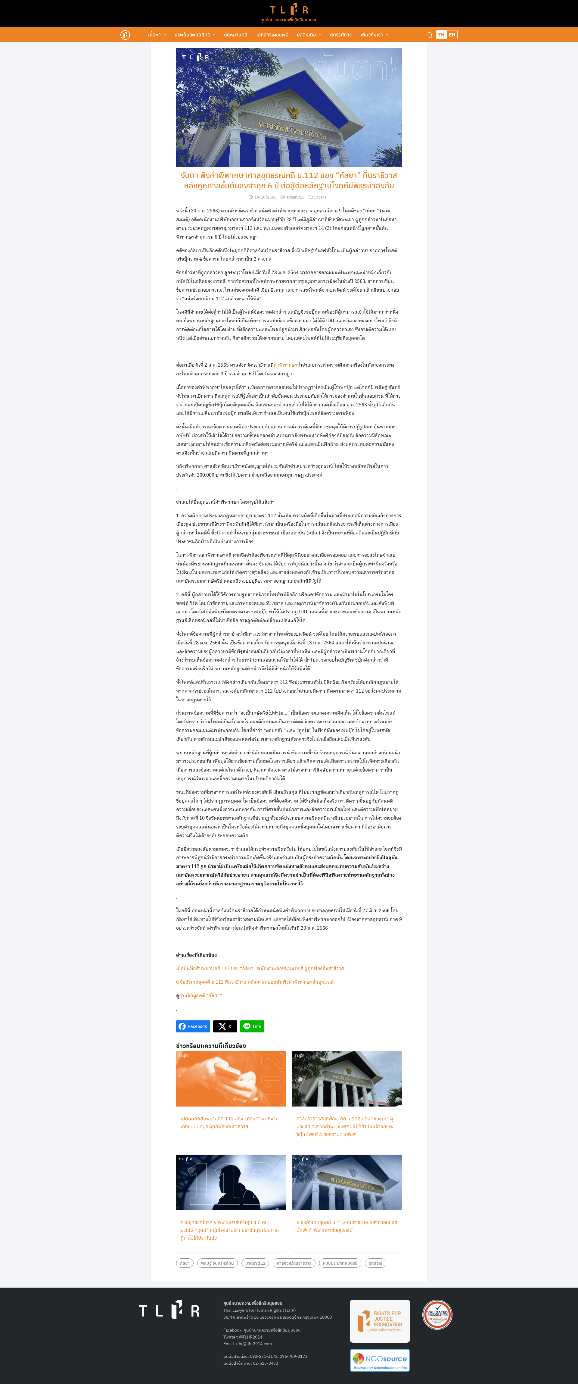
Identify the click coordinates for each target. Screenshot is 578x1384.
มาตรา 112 (255, 1263)
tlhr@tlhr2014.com (254, 1343)
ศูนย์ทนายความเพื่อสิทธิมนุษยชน (289, 20)
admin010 (295, 197)
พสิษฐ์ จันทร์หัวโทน (217, 1263)
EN (452, 34)
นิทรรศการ (341, 34)
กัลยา (185, 1263)
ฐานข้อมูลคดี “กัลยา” (200, 996)
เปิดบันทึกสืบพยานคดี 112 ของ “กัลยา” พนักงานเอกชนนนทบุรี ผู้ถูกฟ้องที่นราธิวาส (260, 968)
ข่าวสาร (320, 197)
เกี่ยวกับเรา (372, 34)
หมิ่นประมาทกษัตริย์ (340, 1263)
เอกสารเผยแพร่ (272, 34)
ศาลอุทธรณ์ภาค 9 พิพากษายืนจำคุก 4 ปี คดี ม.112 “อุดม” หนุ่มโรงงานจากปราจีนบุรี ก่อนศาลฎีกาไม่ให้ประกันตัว (230, 1230)
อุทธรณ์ (375, 1263)
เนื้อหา (154, 34)
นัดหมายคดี (235, 34)
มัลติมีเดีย (306, 34)
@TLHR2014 (250, 1337)
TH (441, 34)
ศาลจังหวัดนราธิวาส (294, 1263)
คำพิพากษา (285, 365)
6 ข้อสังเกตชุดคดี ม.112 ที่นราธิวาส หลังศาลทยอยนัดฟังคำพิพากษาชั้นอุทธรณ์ (255, 982)
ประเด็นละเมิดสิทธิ (192, 34)
